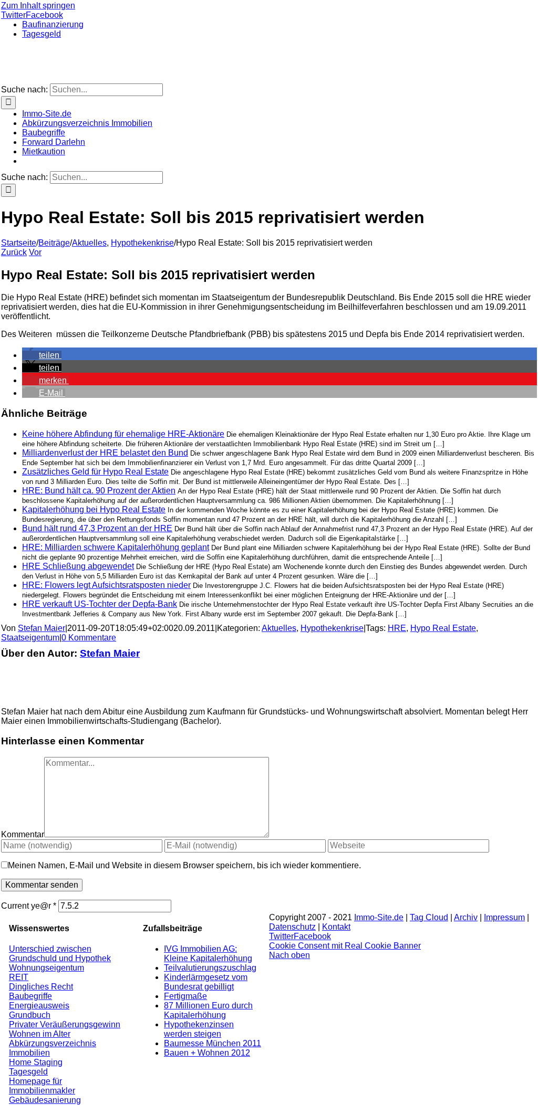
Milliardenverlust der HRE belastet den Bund (105, 452)
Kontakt (336, 926)
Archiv (466, 917)
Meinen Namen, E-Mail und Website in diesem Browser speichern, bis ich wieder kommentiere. (184, 865)
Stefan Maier (41, 628)
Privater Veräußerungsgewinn (64, 1024)
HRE (397, 628)
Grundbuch (29, 1015)
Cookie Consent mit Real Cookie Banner (345, 945)
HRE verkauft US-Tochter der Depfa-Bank (99, 603)
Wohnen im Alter (39, 1033)
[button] (41, 355)
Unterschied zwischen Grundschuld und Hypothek (60, 953)
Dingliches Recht (41, 986)
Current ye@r (28, 905)
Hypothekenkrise (332, 628)
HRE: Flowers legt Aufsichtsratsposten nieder (106, 585)
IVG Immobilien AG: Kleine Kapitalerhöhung (208, 953)
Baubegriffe (30, 996)
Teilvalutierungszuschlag (210, 967)
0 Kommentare (88, 637)
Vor (35, 252)
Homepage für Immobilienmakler (42, 1086)
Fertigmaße (185, 996)
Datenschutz (292, 926)
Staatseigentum (30, 637)
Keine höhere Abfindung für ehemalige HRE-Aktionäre (123, 433)
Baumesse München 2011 (212, 1043)
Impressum (504, 917)
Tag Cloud (429, 917)
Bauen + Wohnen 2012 (207, 1052)
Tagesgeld (28, 1071)
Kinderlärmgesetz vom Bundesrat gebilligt (205, 982)
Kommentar (22, 834)
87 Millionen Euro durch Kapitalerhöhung (208, 1010)
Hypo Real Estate (443, 628)
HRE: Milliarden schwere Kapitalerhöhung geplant (115, 547)
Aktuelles (279, 628)
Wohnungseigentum (46, 967)
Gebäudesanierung (45, 1100)
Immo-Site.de (379, 917)
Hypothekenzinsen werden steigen (199, 1029)
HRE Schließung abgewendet (78, 566)
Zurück (14, 252)
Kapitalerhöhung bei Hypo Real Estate (93, 509)
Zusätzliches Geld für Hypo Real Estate (95, 471)
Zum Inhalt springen (38, 5)
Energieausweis (39, 1005)
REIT (18, 977)
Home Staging (36, 1062)
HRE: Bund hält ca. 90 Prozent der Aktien (98, 490)
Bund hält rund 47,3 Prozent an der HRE (97, 528)
